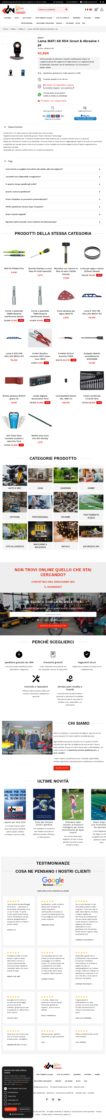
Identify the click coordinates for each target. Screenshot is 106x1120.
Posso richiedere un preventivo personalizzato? (26, 199)
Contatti (91, 1093)
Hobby (13, 29)
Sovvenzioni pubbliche (64, 1093)
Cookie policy (47, 1114)
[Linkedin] (59, 1099)
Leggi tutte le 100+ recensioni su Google (53, 891)
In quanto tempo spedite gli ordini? (21, 184)
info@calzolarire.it (89, 2)
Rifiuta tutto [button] (25, 1109)
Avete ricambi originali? (15, 214)
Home (5, 29)
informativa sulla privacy (59, 620)
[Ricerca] (66, 9)
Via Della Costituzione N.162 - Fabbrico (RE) (67, 1087)
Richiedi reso (81, 1093)
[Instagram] (103, 2)
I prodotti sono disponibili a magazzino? (23, 177)
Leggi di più (19, 1084)
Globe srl (67, 1114)
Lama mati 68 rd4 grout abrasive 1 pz (43, 29)
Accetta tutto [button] (10, 1109)
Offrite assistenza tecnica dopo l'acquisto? (24, 207)
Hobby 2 (21, 29)
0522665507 (73, 2)
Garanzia (50, 1093)
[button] (17, 1114)
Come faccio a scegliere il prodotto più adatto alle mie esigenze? (34, 169)
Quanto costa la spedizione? (18, 192)
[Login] (102, 9)
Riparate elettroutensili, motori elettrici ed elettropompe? (31, 222)
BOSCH (40, 38)
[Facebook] (100, 2)
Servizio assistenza (37, 1093)
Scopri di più (62, 768)
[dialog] (17, 1092)
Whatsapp (59, 2)
